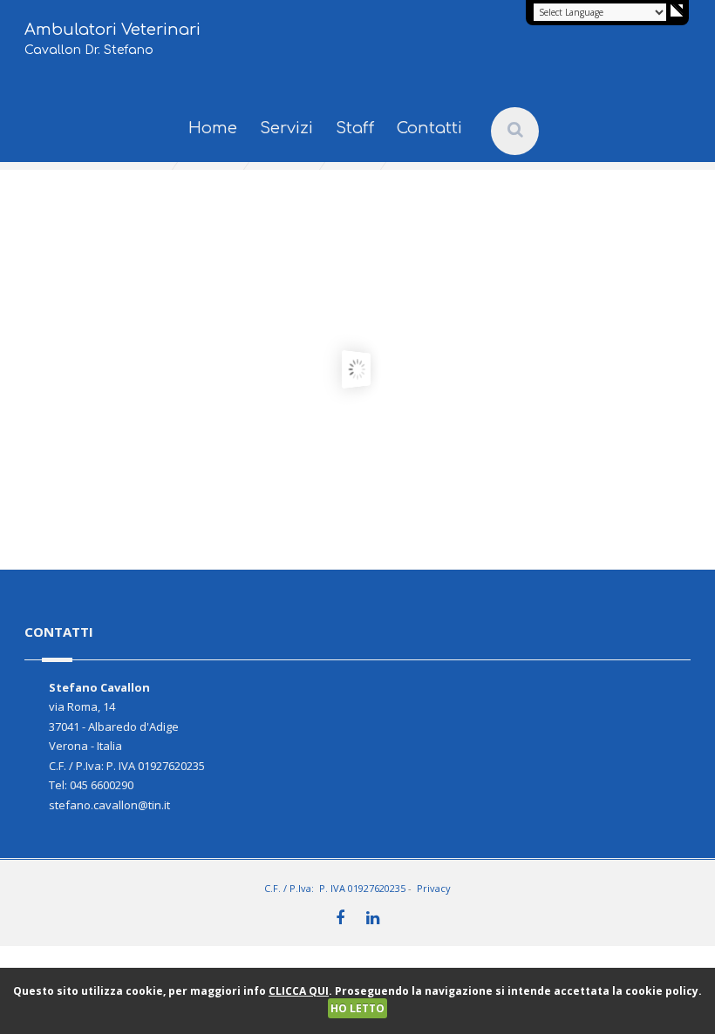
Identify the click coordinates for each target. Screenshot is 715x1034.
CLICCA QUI (299, 990)
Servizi (286, 128)
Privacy (434, 888)
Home (212, 128)
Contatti (429, 128)
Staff (355, 128)
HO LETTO (357, 1008)
